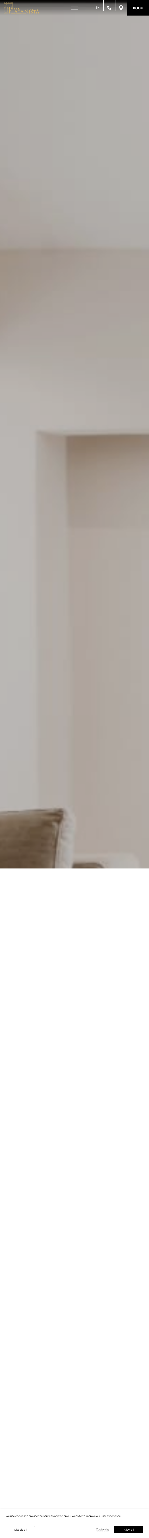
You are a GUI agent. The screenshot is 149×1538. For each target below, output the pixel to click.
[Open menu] (74, 8)
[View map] (121, 7)
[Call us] (109, 7)
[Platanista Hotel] (22, 8)
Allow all (129, 1529)
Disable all (20, 1529)
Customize (102, 1529)
